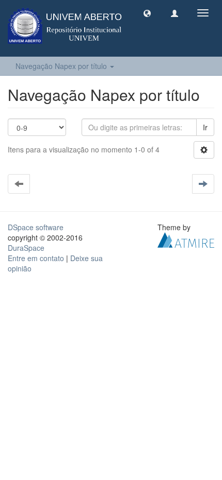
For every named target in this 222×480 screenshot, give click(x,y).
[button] (147, 13)
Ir (205, 127)
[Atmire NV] (185, 239)
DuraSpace (26, 248)
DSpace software (36, 227)
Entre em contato (36, 258)
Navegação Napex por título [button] (62, 66)
